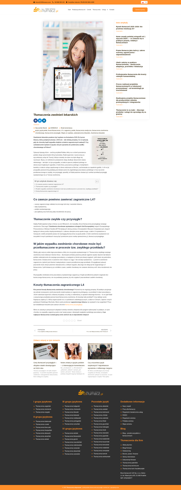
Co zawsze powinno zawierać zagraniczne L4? (50, 184)
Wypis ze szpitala (67, 133)
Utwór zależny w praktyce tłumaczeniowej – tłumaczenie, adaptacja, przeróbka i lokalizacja (129, 64)
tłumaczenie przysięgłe (53, 133)
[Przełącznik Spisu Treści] (96, 181)
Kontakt (112, 9)
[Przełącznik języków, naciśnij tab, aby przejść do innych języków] (144, 2)
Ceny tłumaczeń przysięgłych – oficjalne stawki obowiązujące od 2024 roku (45, 365)
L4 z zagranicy (66, 130)
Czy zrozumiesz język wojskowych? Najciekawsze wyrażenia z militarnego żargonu (100, 365)
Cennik (89, 9)
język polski (43, 130)
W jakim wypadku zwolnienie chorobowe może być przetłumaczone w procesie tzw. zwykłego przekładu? (67, 189)
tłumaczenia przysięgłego (73, 304)
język (37, 130)
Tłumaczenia (96, 9)
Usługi (104, 9)
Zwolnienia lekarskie (98, 133)
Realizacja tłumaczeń (78, 9)
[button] (35, 120)
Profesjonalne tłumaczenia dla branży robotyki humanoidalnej (131, 75)
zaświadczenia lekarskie (82, 133)
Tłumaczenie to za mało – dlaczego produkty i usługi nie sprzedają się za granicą (131, 112)
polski (73, 130)
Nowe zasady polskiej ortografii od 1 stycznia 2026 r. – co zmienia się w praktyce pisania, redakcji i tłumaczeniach (130, 40)
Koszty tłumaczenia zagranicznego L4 (47, 191)
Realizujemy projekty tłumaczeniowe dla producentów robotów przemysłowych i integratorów (130, 100)
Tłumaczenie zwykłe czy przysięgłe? (46, 186)
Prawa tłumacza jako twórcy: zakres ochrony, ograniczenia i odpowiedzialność (130, 52)
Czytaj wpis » (119, 31)
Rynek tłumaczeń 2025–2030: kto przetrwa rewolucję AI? (129, 28)
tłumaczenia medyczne (84, 130)
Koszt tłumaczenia (54, 130)
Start (69, 9)
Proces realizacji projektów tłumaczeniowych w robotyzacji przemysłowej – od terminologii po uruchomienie (130, 87)
